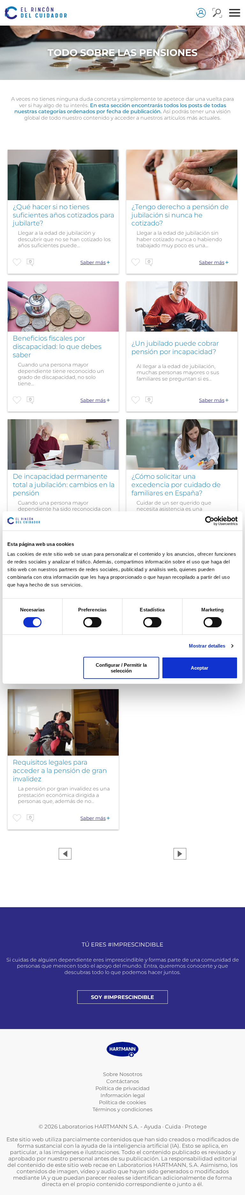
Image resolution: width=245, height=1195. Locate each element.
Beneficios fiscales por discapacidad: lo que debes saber (57, 346)
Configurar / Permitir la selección (121, 667)
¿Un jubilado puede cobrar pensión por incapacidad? (175, 347)
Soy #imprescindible (122, 997)
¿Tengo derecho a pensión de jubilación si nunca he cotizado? (180, 215)
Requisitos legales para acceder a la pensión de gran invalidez (60, 770)
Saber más (93, 262)
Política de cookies (122, 1102)
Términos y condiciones (122, 1109)
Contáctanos (122, 1081)
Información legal (122, 1095)
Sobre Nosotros (122, 1074)
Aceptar (199, 668)
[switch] (92, 622)
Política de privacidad (122, 1088)
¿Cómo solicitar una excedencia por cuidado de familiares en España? (176, 484)
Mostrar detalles (207, 646)
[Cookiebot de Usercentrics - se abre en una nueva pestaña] (210, 520)
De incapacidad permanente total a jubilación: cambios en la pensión (64, 484)
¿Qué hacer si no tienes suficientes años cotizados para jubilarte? (63, 215)
